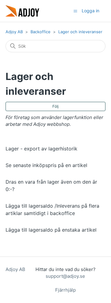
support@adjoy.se (65, 276)
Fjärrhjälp (65, 290)
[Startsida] (22, 11)
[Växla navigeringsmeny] (75, 10)
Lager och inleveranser (80, 31)
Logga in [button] (90, 10)
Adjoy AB (14, 31)
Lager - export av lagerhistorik (41, 149)
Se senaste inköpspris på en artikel (46, 165)
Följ (55, 106)
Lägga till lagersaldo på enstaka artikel (51, 230)
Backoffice (41, 31)
